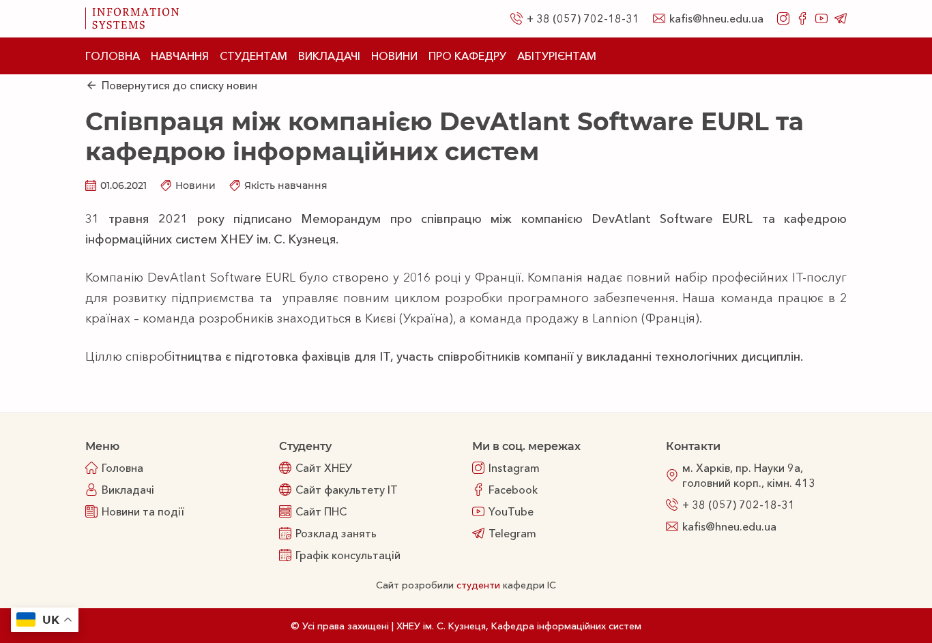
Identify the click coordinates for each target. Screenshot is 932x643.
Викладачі (329, 56)
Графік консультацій (348, 555)
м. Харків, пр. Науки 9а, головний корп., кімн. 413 (748, 475)
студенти (478, 585)
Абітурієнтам (556, 56)
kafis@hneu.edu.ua (716, 18)
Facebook (513, 489)
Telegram (512, 533)
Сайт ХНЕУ (323, 468)
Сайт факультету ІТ (346, 489)
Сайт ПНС (321, 511)
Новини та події (143, 511)
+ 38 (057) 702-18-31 (583, 18)
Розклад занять (336, 533)
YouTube (511, 511)
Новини (394, 56)
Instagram (514, 468)
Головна (112, 56)
